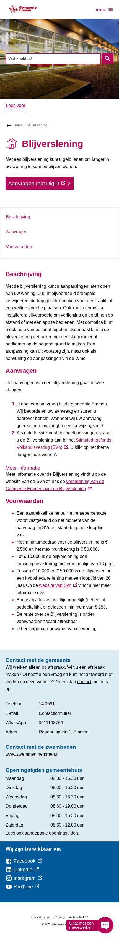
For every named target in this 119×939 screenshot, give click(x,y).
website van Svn (58, 585)
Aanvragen (16, 231)
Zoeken (107, 58)
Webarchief (77, 918)
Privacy (60, 917)
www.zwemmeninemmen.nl (33, 754)
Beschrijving (18, 216)
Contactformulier (55, 713)
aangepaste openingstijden (51, 833)
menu (101, 9)
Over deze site (41, 917)
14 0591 (47, 704)
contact (84, 681)
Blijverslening (37, 125)
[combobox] (53, 58)
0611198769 (51, 722)
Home (18, 125)
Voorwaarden (19, 246)
